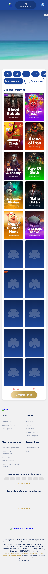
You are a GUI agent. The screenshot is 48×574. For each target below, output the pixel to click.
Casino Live (6, 422)
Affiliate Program (32, 436)
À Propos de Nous (32, 432)
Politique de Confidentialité (7, 452)
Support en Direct (32, 448)
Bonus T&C (6, 457)
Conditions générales (10, 448)
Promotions (30, 422)
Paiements (30, 429)
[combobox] (43, 4)
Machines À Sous (8, 425)
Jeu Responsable (8, 461)
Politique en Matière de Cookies (10, 465)
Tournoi (28, 425)
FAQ (27, 451)
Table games (7, 429)
